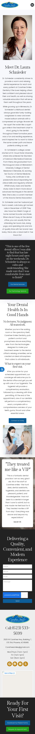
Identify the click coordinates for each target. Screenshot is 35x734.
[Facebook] (14, 663)
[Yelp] (25, 663)
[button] (32, 5)
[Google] (9, 663)
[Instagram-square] (20, 663)
